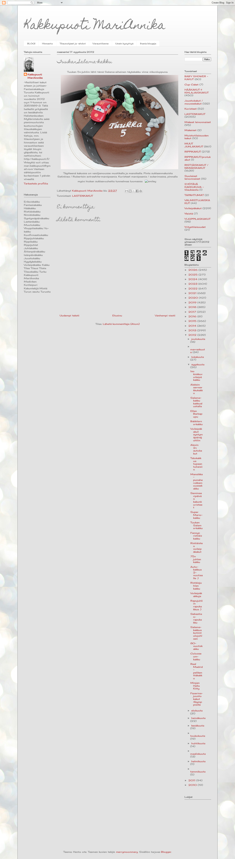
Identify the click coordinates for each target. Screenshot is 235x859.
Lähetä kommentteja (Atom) (121, 323)
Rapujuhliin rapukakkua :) (196, 605)
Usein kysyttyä (124, 43)
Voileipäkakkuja (196, 595)
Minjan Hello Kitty (195, 685)
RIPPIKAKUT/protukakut (198, 158)
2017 (192, 311)
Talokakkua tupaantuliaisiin (196, 464)
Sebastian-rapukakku (196, 618)
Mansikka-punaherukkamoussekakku (196, 481)
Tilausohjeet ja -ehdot (73, 43)
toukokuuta (197, 735)
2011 (192, 780)
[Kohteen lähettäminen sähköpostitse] (127, 191)
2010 (193, 784)
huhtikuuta (198, 743)
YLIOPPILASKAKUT (197, 218)
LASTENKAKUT (82, 195)
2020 (193, 297)
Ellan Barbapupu (196, 414)
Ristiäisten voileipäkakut (196, 547)
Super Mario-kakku (196, 515)
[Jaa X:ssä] (133, 191)
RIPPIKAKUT (193, 151)
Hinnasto (47, 43)
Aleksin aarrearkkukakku (196, 389)
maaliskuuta (198, 753)
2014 (192, 325)
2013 (192, 330)
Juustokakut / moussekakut (194, 102)
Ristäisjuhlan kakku (196, 585)
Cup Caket (191, 84)
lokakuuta (197, 356)
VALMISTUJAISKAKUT (197, 202)
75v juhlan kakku (195, 559)
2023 (193, 283)
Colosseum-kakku (195, 656)
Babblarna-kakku (196, 423)
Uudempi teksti (69, 315)
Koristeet (191, 108)
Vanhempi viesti (165, 315)
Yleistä (189, 213)
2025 (193, 274)
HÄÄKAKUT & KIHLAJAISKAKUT (197, 91)
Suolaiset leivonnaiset (192, 177)
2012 (192, 334)
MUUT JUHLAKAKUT (194, 145)
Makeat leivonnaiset (198, 122)
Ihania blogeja (148, 43)
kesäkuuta (197, 725)
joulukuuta (198, 338)
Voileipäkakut (193, 208)
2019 (192, 302)
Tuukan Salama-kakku (196, 525)
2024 (193, 279)
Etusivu (117, 315)
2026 (193, 269)
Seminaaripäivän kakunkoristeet (196, 500)
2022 (193, 288)
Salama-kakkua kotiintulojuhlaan (196, 633)
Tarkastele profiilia (36, 183)
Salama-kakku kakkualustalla (196, 402)
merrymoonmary (127, 851)
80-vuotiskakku (196, 646)
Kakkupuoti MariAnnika (94, 26)
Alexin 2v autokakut (196, 449)
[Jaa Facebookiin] (137, 191)
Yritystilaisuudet (195, 226)
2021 (192, 293)
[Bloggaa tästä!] (130, 191)
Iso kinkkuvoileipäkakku (196, 375)
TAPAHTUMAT (194, 195)
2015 (192, 321)
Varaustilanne (101, 43)
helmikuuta (198, 761)
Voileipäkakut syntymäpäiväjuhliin (196, 434)
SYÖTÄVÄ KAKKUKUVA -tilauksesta (194, 187)
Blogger (166, 851)
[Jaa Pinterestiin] (140, 191)
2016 (192, 316)
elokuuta (197, 710)
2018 (192, 307)
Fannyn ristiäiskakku (196, 535)
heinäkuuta (198, 718)
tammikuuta (197, 771)
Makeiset (190, 130)
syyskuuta (197, 364)
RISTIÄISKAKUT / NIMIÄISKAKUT (196, 166)
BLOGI (31, 43)
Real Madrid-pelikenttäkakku (196, 671)
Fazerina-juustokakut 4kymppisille (196, 699)
